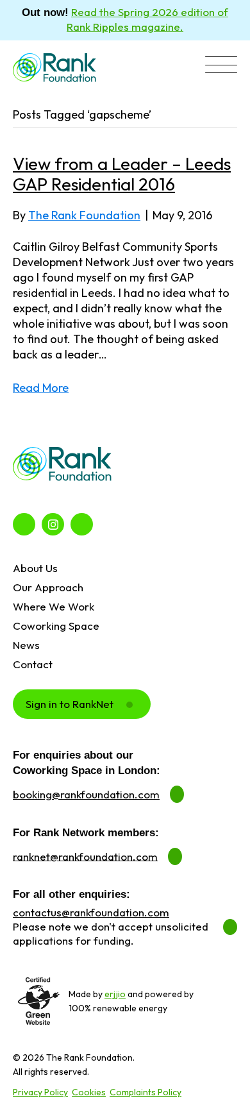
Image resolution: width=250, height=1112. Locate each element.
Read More (41, 387)
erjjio (115, 994)
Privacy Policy (40, 1092)
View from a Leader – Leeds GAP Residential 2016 (122, 174)
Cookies (89, 1092)
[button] (221, 66)
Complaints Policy (145, 1092)
